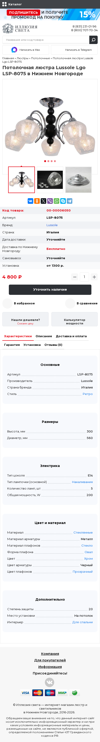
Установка (32, 345)
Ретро (88, 394)
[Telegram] (69, 201)
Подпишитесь (23, 12)
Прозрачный (83, 571)
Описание (44, 336)
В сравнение (87, 303)
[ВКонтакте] (30, 201)
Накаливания (82, 482)
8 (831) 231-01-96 (84, 26)
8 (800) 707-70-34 (84, 30)
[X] (43, 201)
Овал (89, 552)
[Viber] (50, 201)
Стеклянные (83, 532)
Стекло (87, 545)
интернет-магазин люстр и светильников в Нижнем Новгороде (55, 708)
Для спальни (82, 622)
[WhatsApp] (56, 201)
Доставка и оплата (71, 336)
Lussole (52, 225)
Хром (88, 558)
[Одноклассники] (37, 201)
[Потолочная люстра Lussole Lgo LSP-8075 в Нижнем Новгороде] (50, 126)
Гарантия (12, 345)
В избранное (24, 303)
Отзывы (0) (53, 345)
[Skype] (63, 201)
